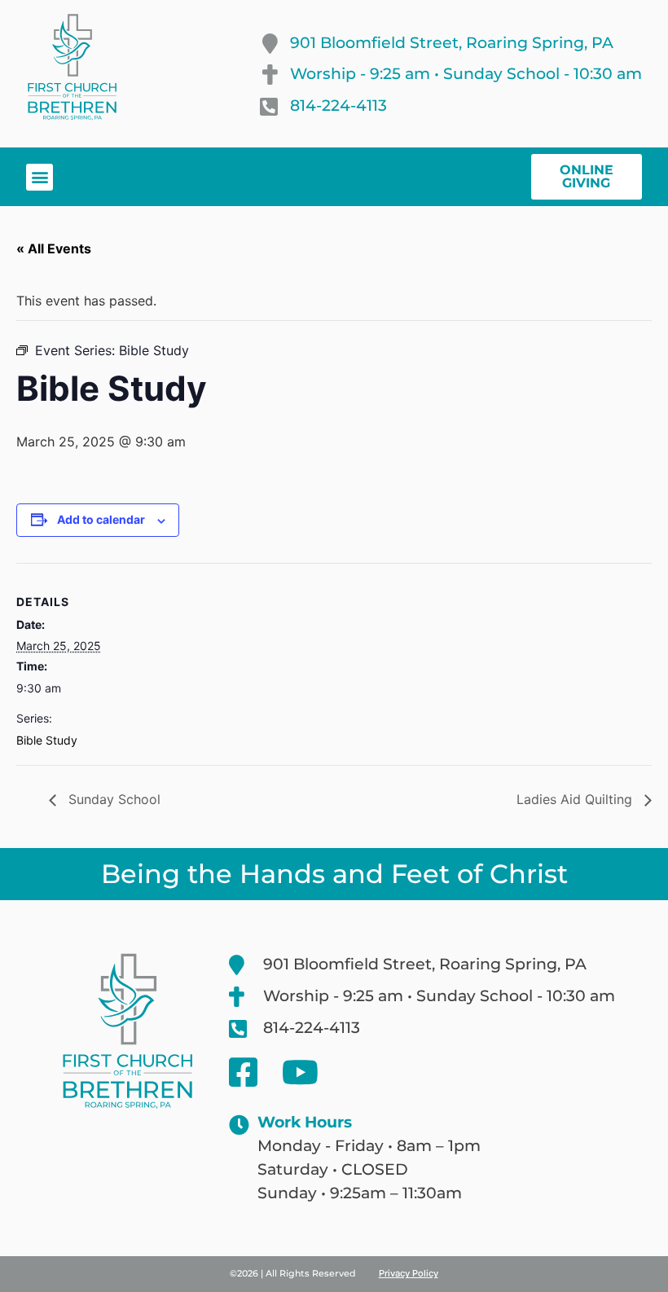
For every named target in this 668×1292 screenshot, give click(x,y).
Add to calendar (101, 519)
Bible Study (46, 740)
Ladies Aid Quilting (576, 799)
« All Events (53, 248)
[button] (39, 177)
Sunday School (112, 799)
